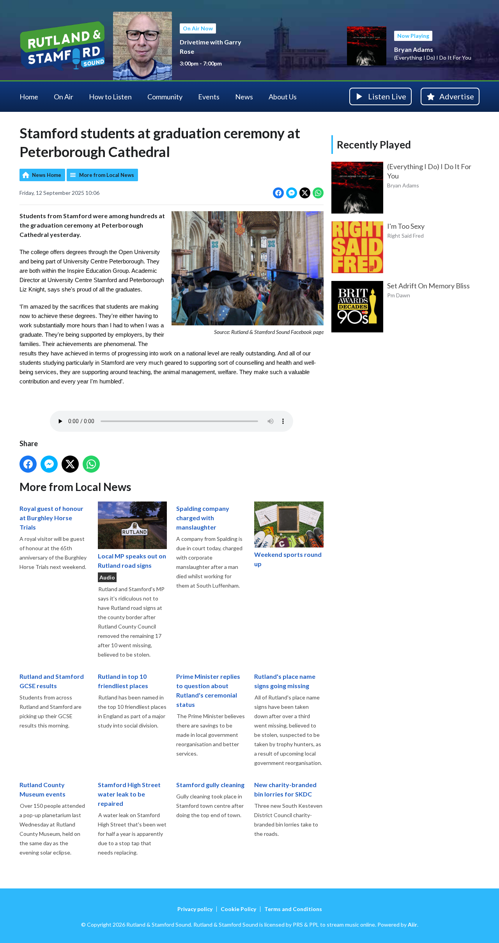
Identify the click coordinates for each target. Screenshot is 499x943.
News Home (46, 175)
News (244, 96)
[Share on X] (304, 192)
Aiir (412, 924)
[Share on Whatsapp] (318, 192)
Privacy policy (194, 909)
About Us (283, 96)
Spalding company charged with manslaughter (202, 518)
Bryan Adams (413, 49)
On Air (63, 96)
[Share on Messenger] (291, 192)
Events (208, 96)
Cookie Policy (238, 909)
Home (28, 96)
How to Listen (110, 96)
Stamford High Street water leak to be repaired (129, 794)
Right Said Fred (405, 235)
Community (164, 96)
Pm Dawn (398, 295)
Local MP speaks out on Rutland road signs (132, 560)
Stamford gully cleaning (210, 784)
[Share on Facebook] (278, 192)
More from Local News (106, 175)
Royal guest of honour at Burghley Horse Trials (51, 518)
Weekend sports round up (288, 559)
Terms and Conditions (293, 909)
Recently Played (374, 144)
